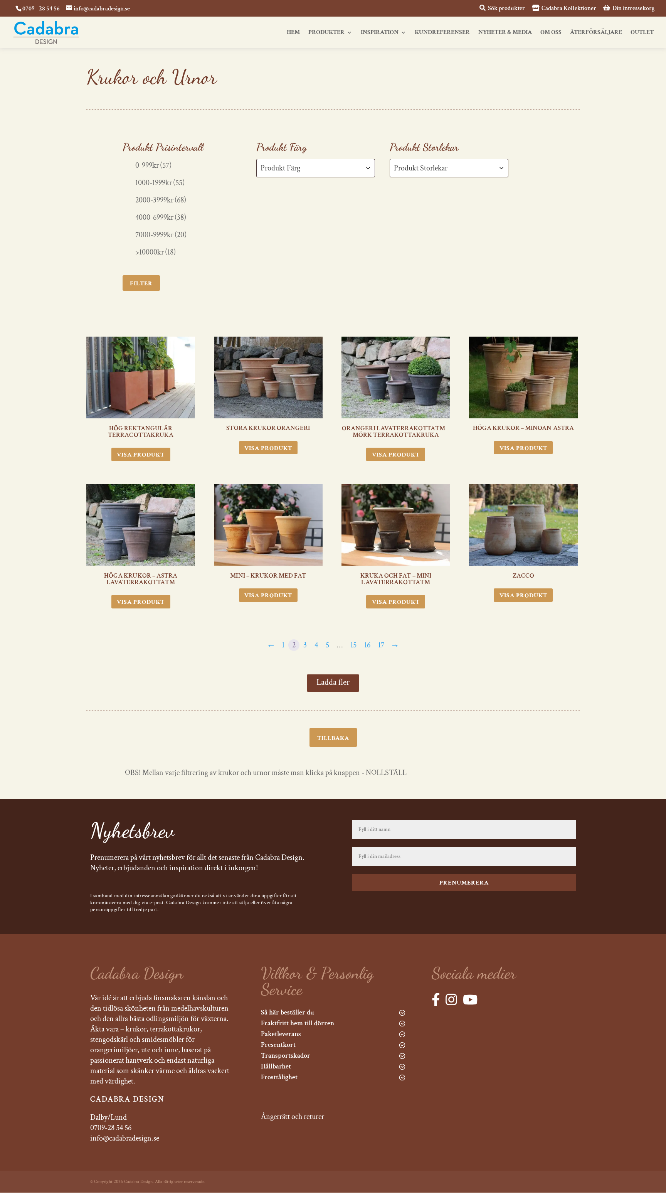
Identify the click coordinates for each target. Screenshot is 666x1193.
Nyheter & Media (505, 33)
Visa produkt (141, 455)
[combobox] (315, 168)
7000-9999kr (161, 235)
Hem (293, 33)
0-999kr (153, 165)
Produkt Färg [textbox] (280, 168)
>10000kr (155, 252)
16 (367, 645)
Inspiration (380, 33)
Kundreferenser (442, 33)
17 (381, 645)
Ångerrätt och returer (292, 1117)
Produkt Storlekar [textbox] (420, 168)
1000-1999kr (160, 183)
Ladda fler (333, 682)
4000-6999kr (160, 217)
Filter (141, 284)
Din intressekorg (632, 8)
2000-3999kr (160, 200)
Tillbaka (333, 738)
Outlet (642, 33)
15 (353, 645)
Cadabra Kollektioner (568, 8)
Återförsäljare (596, 33)
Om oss (551, 33)
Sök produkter (506, 8)
